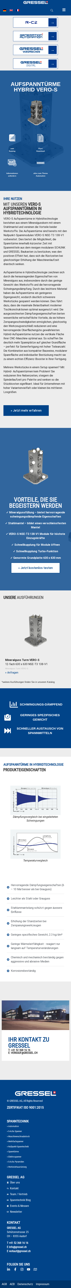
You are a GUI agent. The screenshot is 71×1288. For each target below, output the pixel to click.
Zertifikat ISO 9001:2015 (25, 1107)
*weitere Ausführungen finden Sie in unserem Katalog (28, 682)
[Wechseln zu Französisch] (17, 10)
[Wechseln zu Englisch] (11, 10)
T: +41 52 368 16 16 (19, 1050)
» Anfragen (11, 672)
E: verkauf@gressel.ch (23, 1052)
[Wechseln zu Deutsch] (4, 10)
